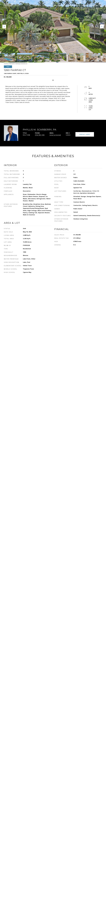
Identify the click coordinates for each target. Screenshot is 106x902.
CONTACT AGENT (84, 134)
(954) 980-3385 (40, 135)
